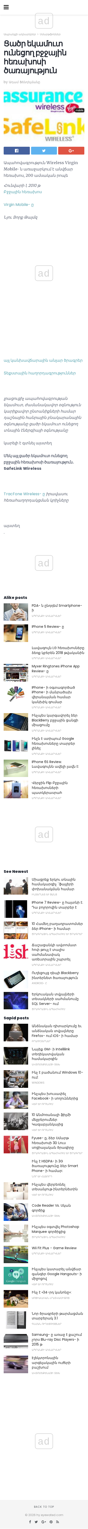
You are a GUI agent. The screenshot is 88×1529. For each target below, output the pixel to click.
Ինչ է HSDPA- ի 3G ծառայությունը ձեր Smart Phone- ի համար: (55, 1166)
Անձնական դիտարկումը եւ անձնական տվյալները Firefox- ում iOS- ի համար (57, 1030)
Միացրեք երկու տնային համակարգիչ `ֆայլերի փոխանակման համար (54, 884)
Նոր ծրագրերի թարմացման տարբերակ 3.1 (57, 1316)
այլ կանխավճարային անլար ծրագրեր (43, 360)
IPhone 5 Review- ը (48, 626)
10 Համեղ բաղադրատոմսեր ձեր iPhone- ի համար (57, 926)
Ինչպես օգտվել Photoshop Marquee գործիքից (55, 1229)
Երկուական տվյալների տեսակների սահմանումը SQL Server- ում (55, 999)
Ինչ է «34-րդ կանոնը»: (51, 1292)
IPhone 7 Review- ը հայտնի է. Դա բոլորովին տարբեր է (57, 905)
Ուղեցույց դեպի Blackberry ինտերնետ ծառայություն (55, 975)
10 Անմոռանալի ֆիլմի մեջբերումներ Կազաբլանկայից (51, 1119)
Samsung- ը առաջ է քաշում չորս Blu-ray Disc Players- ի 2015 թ (57, 1339)
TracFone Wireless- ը (24, 494)
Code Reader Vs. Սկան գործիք (51, 1208)
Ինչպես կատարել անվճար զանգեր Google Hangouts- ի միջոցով (57, 1274)
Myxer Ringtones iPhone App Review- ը (56, 669)
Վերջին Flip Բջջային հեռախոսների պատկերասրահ (50, 787)
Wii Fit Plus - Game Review (54, 1248)
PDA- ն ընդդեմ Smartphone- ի (57, 608)
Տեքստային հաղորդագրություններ (40, 373)
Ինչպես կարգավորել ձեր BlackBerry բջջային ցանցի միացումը (55, 720)
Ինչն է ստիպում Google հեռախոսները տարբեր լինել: (53, 743)
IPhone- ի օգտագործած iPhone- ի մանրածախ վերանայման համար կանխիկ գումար (53, 694)
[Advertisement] (44, 233)
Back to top (44, 1507)
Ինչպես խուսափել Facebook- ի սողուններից (55, 1096)
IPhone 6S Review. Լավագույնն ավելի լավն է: (55, 764)
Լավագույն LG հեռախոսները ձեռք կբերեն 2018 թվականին (58, 650)
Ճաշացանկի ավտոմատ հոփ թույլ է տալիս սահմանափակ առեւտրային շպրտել (54, 952)
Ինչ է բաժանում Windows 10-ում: (57, 1075)
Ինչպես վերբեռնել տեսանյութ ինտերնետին (55, 1187)
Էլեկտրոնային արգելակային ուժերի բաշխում (51, 1362)
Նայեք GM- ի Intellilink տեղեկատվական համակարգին (51, 1054)
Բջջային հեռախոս (23, 192)
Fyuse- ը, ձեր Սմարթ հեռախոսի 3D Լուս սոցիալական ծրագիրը (53, 1143)
